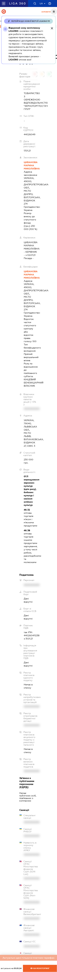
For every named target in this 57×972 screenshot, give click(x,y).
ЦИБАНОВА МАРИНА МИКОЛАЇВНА (31, 165)
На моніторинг (41, 968)
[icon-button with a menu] (54, 11)
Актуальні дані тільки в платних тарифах (28, 957)
